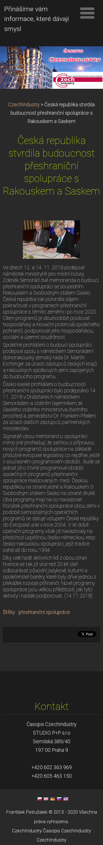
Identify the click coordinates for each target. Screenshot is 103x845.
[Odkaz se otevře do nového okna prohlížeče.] (51, 239)
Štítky (9, 612)
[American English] (66, 798)
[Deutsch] (52, 798)
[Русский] (59, 798)
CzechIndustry (23, 104)
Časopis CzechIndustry (67, 831)
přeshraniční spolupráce (44, 612)
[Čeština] (39, 798)
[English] (46, 798)
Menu (87, 13)
